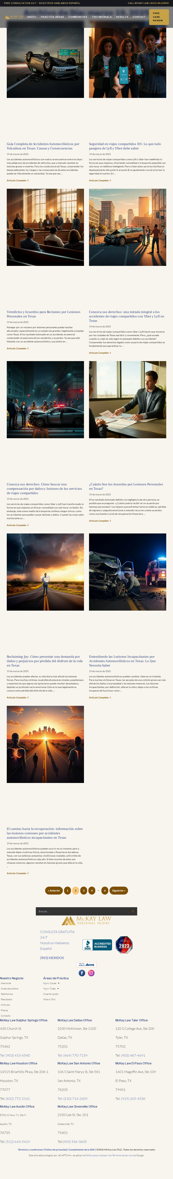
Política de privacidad (55, 1149)
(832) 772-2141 (18, 1098)
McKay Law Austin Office (17, 1106)
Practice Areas (52, 17)
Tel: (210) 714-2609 (73, 1098)
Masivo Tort (49, 999)
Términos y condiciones (30, 1149)
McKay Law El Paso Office (133, 1063)
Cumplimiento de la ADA (82, 1149)
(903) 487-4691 (133, 1055)
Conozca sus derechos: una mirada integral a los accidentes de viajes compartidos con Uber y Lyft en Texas (126, 316)
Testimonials (102, 17)
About (32, 17)
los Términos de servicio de (122, 1155)
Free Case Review (158, 17)
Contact (139, 17)
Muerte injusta (50, 993)
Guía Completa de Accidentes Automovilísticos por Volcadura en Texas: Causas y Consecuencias (43, 146)
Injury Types (49, 988)
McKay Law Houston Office (18, 1063)
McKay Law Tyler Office (131, 1020)
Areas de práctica (9, 988)
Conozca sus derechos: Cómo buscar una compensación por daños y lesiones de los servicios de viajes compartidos (44, 488)
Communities (77, 17)
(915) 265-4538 (133, 1098)
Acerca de (6, 983)
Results (122, 17)
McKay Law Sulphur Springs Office (23, 1020)
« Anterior (54, 890)
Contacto (5, 1015)
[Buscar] (133, 911)
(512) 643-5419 (18, 1141)
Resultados (6, 999)
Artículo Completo (17, 180)
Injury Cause (49, 983)
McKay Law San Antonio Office (79, 1063)
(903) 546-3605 (75, 1141)
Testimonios (7, 993)
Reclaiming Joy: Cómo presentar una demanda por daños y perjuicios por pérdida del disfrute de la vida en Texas (45, 661)
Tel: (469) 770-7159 (73, 1055)
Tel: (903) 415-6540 (15, 1055)
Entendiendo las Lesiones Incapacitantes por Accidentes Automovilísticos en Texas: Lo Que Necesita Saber (122, 661)
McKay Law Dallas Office (75, 1020)
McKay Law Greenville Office (77, 1106)
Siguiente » (118, 890)
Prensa (4, 1010)
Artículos (5, 1004)
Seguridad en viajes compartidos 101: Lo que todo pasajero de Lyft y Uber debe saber (125, 146)
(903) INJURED (159, 3)
